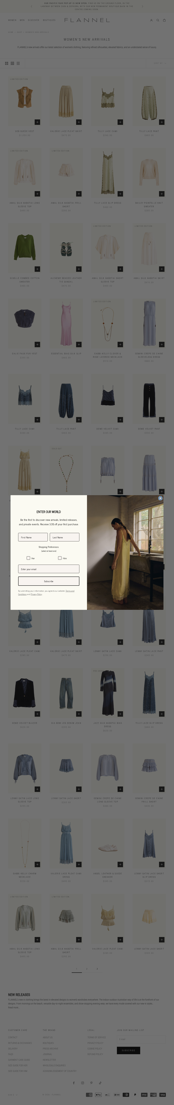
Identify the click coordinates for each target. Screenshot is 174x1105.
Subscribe (48, 581)
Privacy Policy (36, 594)
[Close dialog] (160, 498)
